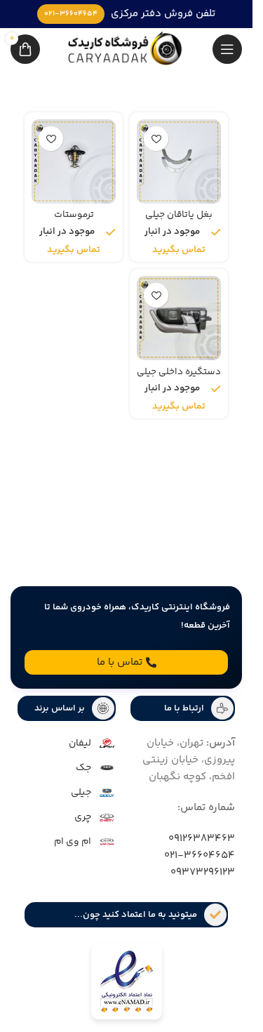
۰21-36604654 (199, 855)
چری (82, 817)
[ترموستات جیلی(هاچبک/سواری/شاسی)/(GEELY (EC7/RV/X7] (74, 161)
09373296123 (202, 872)
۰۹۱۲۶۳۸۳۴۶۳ (201, 839)
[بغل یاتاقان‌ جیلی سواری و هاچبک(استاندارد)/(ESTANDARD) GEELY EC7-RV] (179, 161)
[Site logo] (126, 49)
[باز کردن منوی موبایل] (227, 49)
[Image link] (126, 984)
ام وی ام (72, 841)
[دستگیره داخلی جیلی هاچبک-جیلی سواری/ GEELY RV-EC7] (179, 318)
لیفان (80, 743)
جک (83, 768)
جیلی (81, 792)
